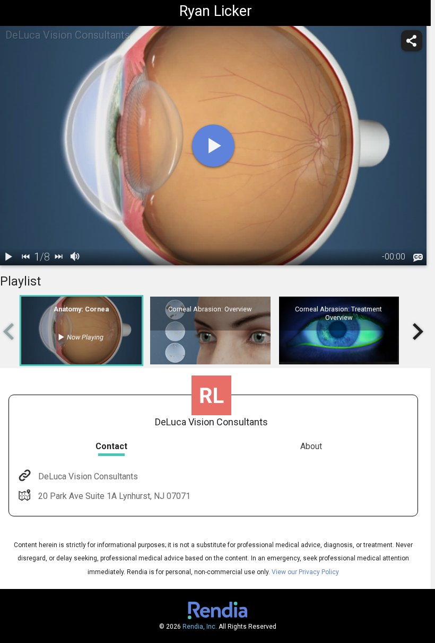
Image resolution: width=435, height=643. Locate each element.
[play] (213, 145)
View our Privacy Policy (305, 572)
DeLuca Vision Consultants (88, 476)
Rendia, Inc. (199, 626)
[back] (25, 256)
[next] (58, 256)
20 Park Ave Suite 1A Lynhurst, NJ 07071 (114, 496)
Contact (111, 446)
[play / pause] (8, 256)
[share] (411, 40)
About (311, 446)
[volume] (75, 256)
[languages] (418, 257)
